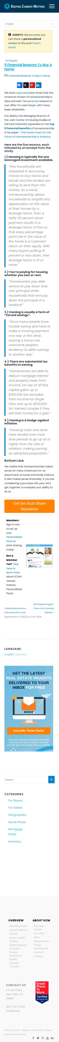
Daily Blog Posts (18, 926)
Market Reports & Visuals (18, 946)
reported (22, 93)
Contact (38, 952)
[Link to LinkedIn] (52, 1038)
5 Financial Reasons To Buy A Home (28, 67)
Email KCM (12, 1011)
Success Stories (39, 927)
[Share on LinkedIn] (38, 85)
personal (32, 101)
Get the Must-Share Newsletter (29, 506)
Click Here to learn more (13, 568)
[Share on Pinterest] (32, 85)
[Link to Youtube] (47, 1038)
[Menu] (50, 6)
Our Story (39, 933)
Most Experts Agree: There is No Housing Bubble (44, 608)
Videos (13, 933)
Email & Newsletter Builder (16, 956)
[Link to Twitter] (38, 1038)
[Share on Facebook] (19, 85)
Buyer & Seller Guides (17, 939)
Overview (16, 920)
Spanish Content (14, 964)
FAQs (36, 937)
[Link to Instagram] (42, 1038)
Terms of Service (18, 1034)
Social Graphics (19, 930)
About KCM (41, 920)
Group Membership (41, 946)
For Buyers (11, 60)
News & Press (41, 941)
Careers (38, 956)
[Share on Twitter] (26, 85)
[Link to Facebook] (33, 1038)
